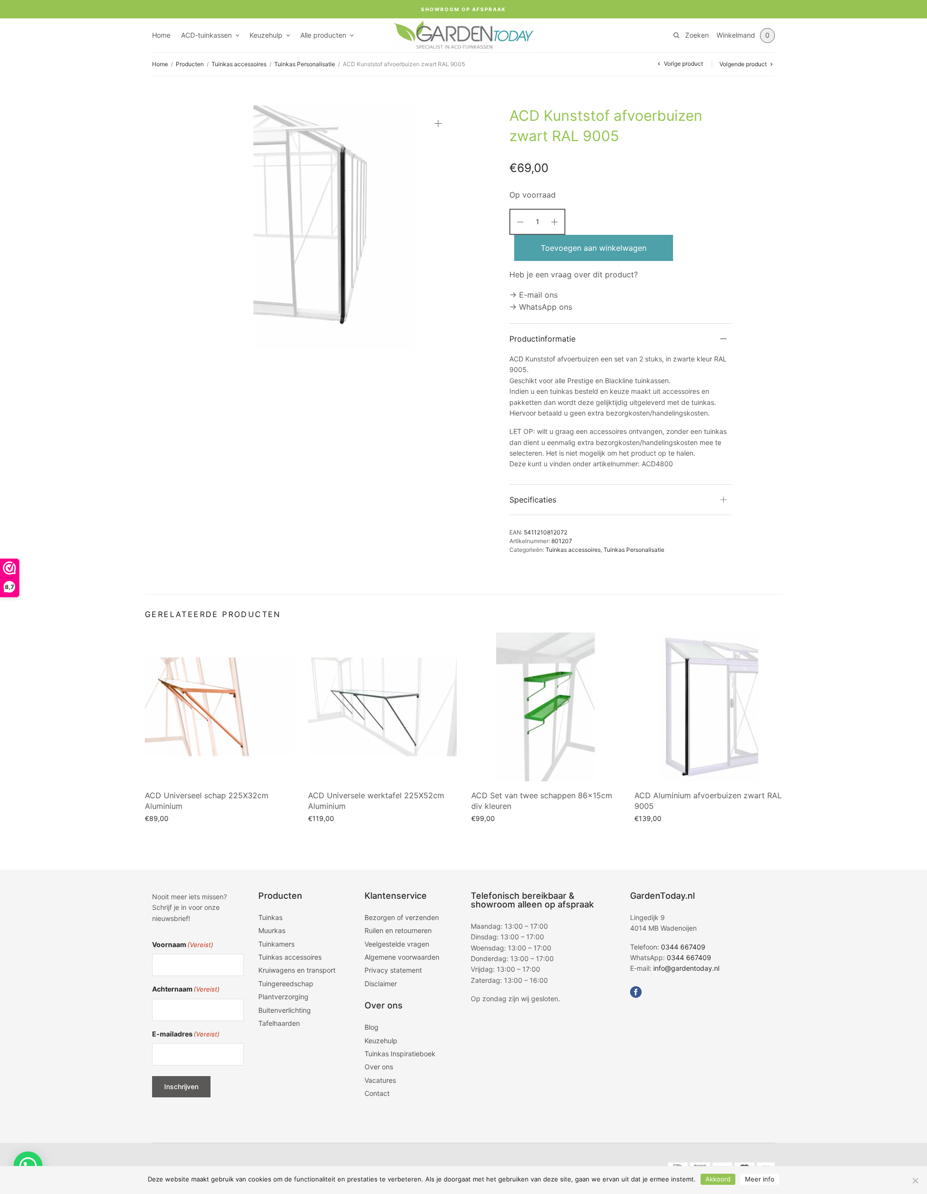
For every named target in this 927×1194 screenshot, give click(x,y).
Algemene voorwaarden (402, 957)
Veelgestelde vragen (397, 944)
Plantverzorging (283, 997)
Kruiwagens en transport (297, 970)
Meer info (759, 1179)
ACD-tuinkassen (206, 35)
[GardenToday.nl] (463, 35)
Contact (377, 1093)
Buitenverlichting (284, 1010)
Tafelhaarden (279, 1023)
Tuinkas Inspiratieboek (400, 1054)
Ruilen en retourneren (398, 930)
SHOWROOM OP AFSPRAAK (463, 9)
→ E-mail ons (533, 295)
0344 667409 (683, 947)
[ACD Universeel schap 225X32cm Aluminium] (219, 707)
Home (161, 35)
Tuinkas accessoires (239, 64)
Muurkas (271, 930)
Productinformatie (542, 339)
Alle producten (323, 35)
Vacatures (380, 1080)
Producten (190, 64)
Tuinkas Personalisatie (304, 64)
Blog (372, 1027)
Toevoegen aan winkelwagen (593, 248)
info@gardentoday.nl (686, 968)
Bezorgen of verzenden (402, 917)
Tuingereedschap (285, 983)
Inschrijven (181, 1086)
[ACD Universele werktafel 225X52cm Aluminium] (382, 707)
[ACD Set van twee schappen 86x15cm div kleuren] (545, 707)
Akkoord (717, 1179)
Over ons (379, 1067)
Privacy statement (393, 970)
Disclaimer (381, 983)
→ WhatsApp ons (540, 307)
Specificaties (532, 499)
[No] (915, 1180)
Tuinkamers (276, 944)
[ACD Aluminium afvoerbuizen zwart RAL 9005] (708, 707)
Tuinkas (270, 917)
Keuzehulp (266, 35)
